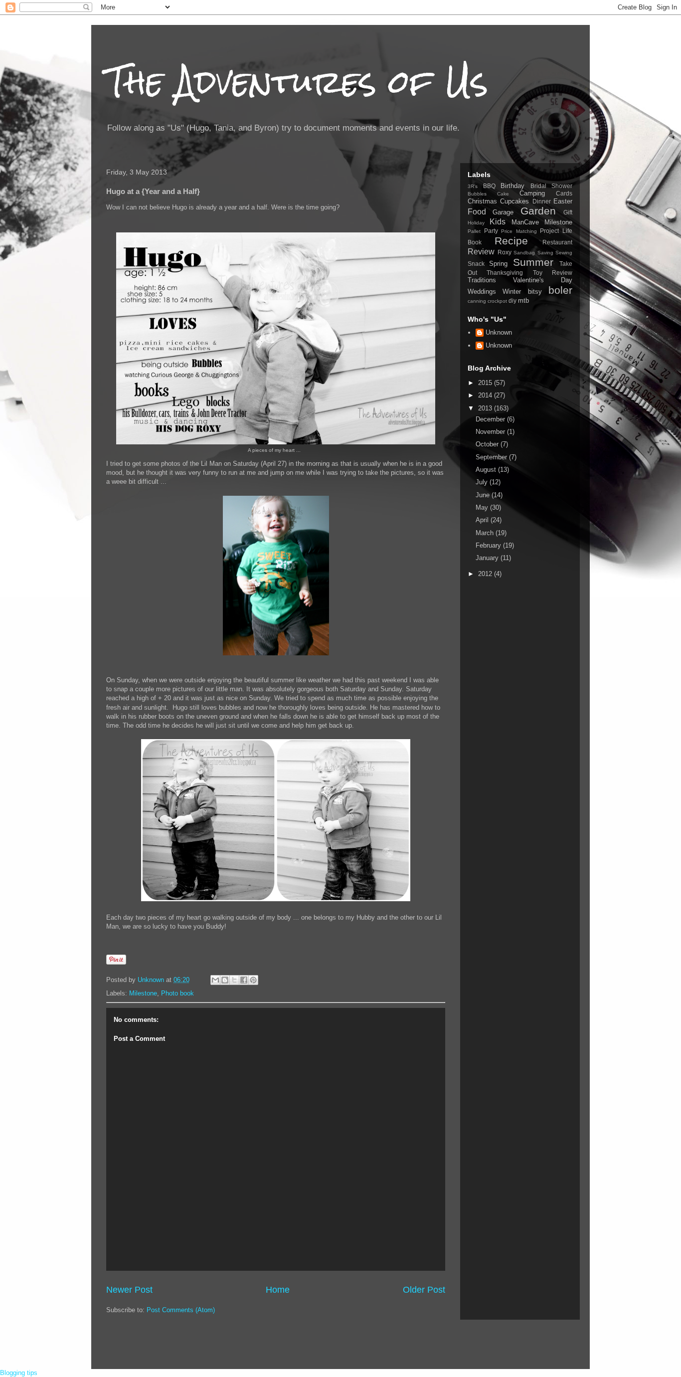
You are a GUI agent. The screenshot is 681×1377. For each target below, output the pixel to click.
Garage (503, 212)
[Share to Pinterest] (253, 980)
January (488, 558)
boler (560, 290)
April (483, 520)
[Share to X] (234, 980)
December (491, 419)
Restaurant (557, 242)
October (488, 444)
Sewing (563, 252)
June (484, 495)
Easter (562, 201)
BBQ (489, 186)
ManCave (525, 222)
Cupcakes (514, 201)
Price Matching (519, 231)
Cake (503, 194)
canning (477, 301)
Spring (498, 263)
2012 (486, 574)
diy (512, 300)
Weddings (482, 291)
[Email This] (215, 980)
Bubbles (477, 194)
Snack (476, 263)
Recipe (511, 240)
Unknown (499, 332)
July (483, 482)
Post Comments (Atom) (181, 1310)
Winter (512, 291)
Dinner (541, 201)
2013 (486, 408)
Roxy (504, 252)
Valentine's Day (542, 280)
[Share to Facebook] (244, 980)
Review (481, 251)
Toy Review (552, 272)
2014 (486, 395)
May (483, 507)
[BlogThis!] (225, 980)
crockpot (497, 301)
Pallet (474, 231)
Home (278, 1290)
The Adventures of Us (297, 81)
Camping (532, 193)
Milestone (143, 993)
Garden (538, 210)
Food (477, 211)
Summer (533, 262)
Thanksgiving (505, 272)
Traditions (482, 280)
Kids (498, 221)
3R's (473, 186)
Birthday (512, 186)
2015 (486, 383)
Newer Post (129, 1290)
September (492, 457)
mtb (523, 300)
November (491, 431)
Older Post (424, 1290)
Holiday (476, 222)
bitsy (535, 291)
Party (491, 230)
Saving (545, 252)
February (489, 545)
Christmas (482, 201)
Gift (567, 212)
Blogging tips (18, 1373)
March (486, 533)
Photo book (177, 993)
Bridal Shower (551, 186)
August (487, 469)
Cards (564, 193)
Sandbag (524, 252)
